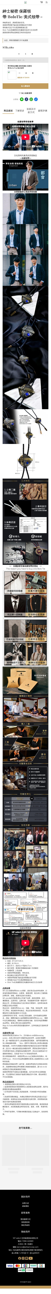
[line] (21, 99)
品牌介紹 (25, 1203)
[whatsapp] (31, 99)
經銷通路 (25, 1206)
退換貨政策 (25, 1222)
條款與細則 (25, 1225)
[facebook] (26, 99)
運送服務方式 (25, 1219)
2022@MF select (25, 1282)
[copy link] (36, 99)
